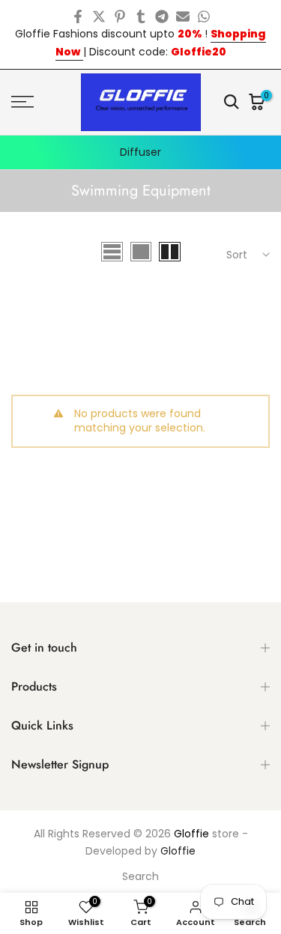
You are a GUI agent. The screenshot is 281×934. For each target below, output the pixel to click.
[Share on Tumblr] (141, 16)
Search (140, 876)
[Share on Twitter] (99, 16)
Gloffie (191, 833)
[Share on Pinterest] (120, 16)
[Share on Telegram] (162, 16)
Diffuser (140, 152)
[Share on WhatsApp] (204, 16)
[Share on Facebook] (78, 16)
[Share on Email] (183, 16)
